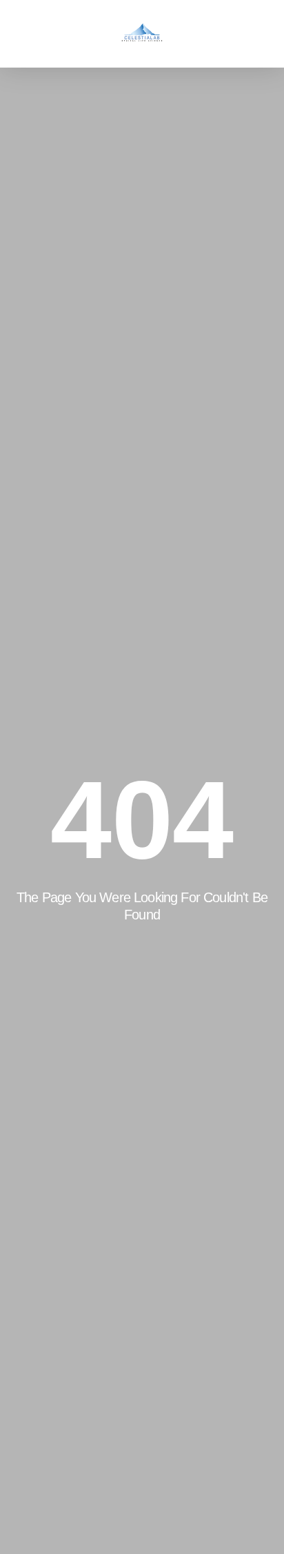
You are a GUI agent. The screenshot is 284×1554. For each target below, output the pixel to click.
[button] (30, 33)
